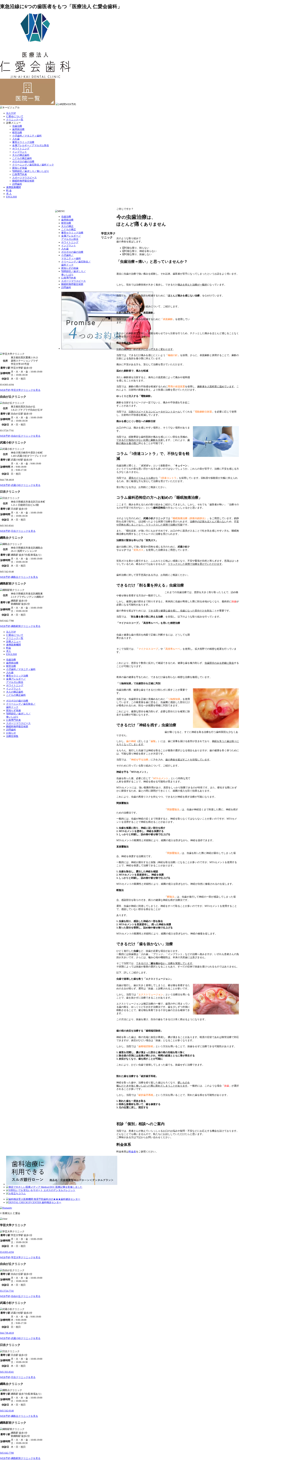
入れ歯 (16, 139)
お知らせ (11, 733)
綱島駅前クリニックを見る (25, 626)
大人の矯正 (67, 226)
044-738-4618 (7, 1333)
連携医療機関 (13, 187)
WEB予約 (5, 390)
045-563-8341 (7, 1372)
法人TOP (11, 113)
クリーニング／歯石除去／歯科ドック (33, 164)
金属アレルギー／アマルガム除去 (30, 145)
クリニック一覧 (14, 119)
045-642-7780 (7, 1453)
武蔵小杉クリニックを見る (25, 485)
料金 (8, 648)
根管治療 (17, 132)
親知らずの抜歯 (69, 268)
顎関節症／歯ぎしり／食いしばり (30, 171)
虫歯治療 (17, 126)
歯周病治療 (18, 129)
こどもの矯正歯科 (22, 158)
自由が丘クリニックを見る (25, 436)
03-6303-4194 (7, 1252)
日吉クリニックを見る (23, 531)
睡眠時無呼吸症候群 (23, 180)
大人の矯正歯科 (20, 155)
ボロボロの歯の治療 (23, 161)
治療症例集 (12, 736)
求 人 (9, 193)
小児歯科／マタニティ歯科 (27, 135)
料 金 (9, 190)
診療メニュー (13, 641)
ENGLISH (11, 196)
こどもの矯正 (68, 229)
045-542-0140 (7, 1410)
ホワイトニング (20, 148)
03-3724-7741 (7, 1291)
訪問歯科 (17, 184)
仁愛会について (14, 116)
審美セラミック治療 (23, 142)
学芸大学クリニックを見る (25, 390)
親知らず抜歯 (19, 168)
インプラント (19, 151)
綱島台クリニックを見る (24, 577)
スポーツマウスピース (24, 177)
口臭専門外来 (19, 174)
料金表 (132, 1151)
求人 (8, 651)
